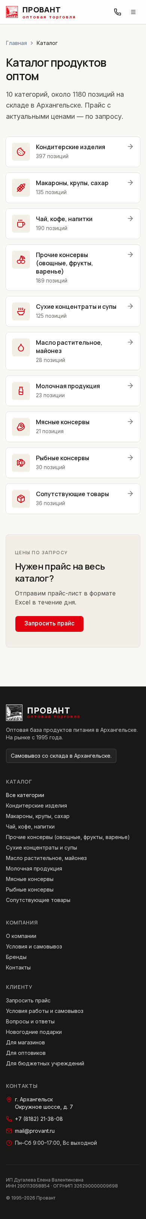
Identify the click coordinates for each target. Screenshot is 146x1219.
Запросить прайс (49, 623)
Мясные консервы (30, 879)
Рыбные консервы (30, 889)
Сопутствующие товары (38, 900)
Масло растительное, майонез (46, 858)
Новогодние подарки (34, 1032)
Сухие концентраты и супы (41, 847)
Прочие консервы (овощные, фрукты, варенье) (68, 837)
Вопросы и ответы (30, 1021)
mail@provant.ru (35, 1131)
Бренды (16, 957)
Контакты (18, 967)
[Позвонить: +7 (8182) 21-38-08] (117, 12)
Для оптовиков (26, 1053)
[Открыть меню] (133, 12)
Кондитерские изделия (36, 805)
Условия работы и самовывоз (44, 1011)
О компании (21, 936)
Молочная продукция (34, 868)
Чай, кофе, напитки (30, 826)
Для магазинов (25, 1042)
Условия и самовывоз (34, 946)
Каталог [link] (47, 43)
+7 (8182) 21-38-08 (39, 1119)
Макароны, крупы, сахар (38, 816)
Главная (16, 43)
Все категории (25, 795)
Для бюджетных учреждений (45, 1063)
